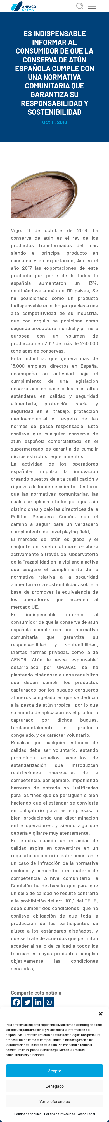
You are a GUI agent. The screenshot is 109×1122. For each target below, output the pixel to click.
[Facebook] (16, 1002)
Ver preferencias (54, 1101)
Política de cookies (27, 1114)
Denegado (55, 1086)
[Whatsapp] (49, 1002)
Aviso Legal (86, 1114)
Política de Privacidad (59, 1114)
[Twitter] (27, 1002)
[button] (100, 1014)
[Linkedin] (38, 1002)
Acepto (54, 1070)
